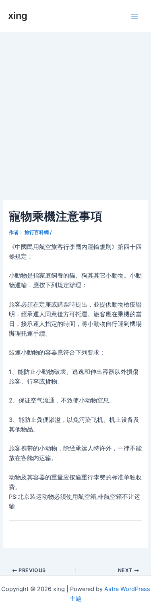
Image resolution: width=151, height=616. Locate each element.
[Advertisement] (75, 111)
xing (17, 15)
